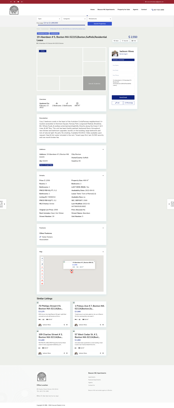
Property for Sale (124, 10)
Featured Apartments (94, 380)
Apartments (91, 377)
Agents (135, 10)
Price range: (40, 23)
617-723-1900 (159, 10)
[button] (72, 271)
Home (92, 10)
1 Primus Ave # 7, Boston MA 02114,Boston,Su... (89, 307)
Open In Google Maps (46, 165)
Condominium (45, 29)
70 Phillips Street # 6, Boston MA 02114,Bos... (51, 307)
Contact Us (91, 385)
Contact (144, 10)
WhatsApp (129, 103)
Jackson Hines (47, 325)
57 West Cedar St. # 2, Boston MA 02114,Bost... (87, 336)
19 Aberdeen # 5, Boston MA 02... (83, 262)
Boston (61, 43)
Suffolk (85, 158)
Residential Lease (43, 33)
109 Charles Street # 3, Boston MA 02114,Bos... (51, 336)
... (60, 316)
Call (118, 103)
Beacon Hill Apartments (106, 10)
